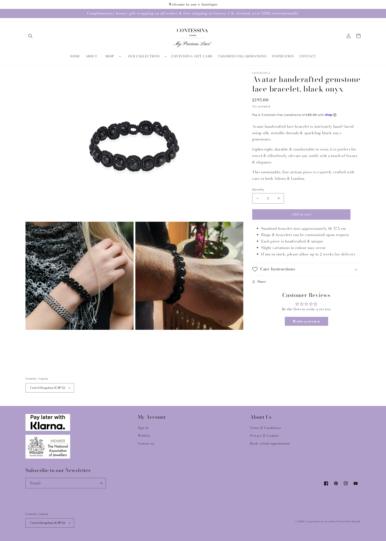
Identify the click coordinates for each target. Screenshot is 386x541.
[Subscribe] (101, 483)
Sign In (143, 427)
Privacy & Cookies (264, 435)
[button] (30, 36)
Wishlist (144, 435)
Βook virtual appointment (270, 443)
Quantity (258, 189)
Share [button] (261, 281)
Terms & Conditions (265, 427)
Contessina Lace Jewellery (321, 521)
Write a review (306, 321)
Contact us (146, 443)
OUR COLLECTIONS (144, 56)
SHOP (109, 56)
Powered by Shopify (349, 521)
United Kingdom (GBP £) (47, 387)
